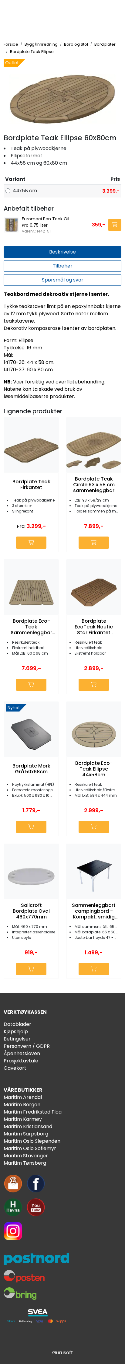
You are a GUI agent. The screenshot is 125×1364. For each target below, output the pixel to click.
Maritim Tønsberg (25, 1162)
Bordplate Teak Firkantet (31, 484)
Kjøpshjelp (16, 1031)
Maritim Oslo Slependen (32, 1141)
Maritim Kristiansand (28, 1126)
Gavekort (15, 1068)
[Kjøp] (114, 225)
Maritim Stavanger (26, 1155)
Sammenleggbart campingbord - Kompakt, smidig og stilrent (94, 911)
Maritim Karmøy (23, 1119)
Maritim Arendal (23, 1097)
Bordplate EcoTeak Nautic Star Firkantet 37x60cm (94, 627)
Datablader (17, 1024)
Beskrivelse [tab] (62, 251)
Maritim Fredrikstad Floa (33, 1111)
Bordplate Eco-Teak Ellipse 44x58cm (94, 769)
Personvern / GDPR (27, 1046)
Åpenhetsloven (22, 1053)
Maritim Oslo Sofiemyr (30, 1148)
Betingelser (17, 1038)
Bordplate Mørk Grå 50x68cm (31, 769)
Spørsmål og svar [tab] (62, 279)
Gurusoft (62, 1352)
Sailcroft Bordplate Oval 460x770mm (31, 911)
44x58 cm (25, 190)
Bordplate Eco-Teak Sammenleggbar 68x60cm (31, 627)
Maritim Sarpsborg (26, 1133)
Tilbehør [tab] (63, 265)
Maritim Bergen (22, 1104)
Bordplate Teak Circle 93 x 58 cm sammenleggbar (94, 485)
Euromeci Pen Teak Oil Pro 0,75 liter (45, 222)
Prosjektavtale (21, 1060)
